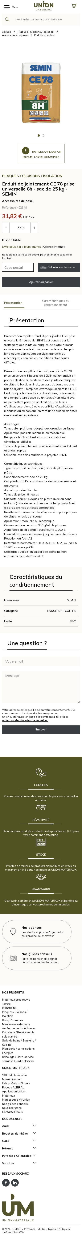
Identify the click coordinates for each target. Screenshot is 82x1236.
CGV (21, 1232)
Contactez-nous (12, 1112)
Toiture (6, 1003)
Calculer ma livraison (61, 267)
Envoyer (41, 729)
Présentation (13, 303)
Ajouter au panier (41, 282)
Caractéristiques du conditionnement (55, 303)
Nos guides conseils (15, 1103)
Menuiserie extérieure (16, 1024)
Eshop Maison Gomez (16, 1083)
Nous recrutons (12, 1107)
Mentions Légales (47, 1229)
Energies (7, 1052)
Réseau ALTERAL (13, 1087)
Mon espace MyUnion (16, 1099)
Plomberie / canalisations (18, 1048)
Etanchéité (9, 1007)
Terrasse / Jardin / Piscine (18, 1061)
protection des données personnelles (25, 720)
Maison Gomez (11, 1079)
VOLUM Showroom (14, 1075)
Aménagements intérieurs (19, 1028)
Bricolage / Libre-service (18, 1056)
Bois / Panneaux (12, 1020)
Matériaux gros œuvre (16, 999)
